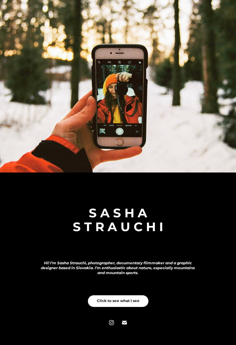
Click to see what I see (118, 301)
